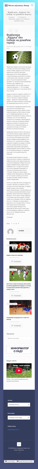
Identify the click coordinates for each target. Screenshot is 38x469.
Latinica (17, 429)
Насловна (11, 17)
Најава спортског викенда (15, 255)
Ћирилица (11, 429)
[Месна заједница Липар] (20, 5)
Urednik (18, 46)
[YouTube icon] (18, 453)
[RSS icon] (20, 453)
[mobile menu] (32, 5)
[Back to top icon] (19, 444)
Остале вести (22, 17)
